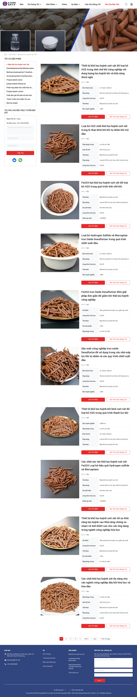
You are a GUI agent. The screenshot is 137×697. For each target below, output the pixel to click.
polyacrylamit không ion (16, 84)
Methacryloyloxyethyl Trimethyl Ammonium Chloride (20, 72)
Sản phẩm (12, 54)
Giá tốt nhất (93, 117)
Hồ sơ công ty (47, 654)
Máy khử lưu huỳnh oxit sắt (18, 64)
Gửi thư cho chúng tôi (118, 117)
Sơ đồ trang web (58, 690)
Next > (87, 639)
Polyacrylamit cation (15, 91)
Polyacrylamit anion (14, 80)
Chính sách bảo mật (77, 690)
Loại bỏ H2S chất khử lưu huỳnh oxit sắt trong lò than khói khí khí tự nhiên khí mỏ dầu (105, 130)
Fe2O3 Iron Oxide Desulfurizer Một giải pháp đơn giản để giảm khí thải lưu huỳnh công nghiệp (105, 295)
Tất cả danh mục (73, 672)
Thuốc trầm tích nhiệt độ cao (18, 99)
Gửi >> (100, 680)
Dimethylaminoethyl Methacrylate (20, 68)
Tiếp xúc (20, 153)
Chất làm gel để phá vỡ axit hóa (19, 95)
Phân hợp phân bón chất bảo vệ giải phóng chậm (20, 88)
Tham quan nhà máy (49, 658)
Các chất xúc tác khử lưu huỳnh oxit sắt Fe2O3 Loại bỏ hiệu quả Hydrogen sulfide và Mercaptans (105, 465)
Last (94, 639)
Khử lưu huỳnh (12, 103)
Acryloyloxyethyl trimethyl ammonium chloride (20, 76)
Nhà (5, 54)
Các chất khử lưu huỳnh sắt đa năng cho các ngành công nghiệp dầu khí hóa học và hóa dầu (105, 582)
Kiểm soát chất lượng (49, 662)
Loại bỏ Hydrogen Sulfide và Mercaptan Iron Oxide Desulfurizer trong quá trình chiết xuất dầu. (104, 239)
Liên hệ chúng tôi (48, 666)
